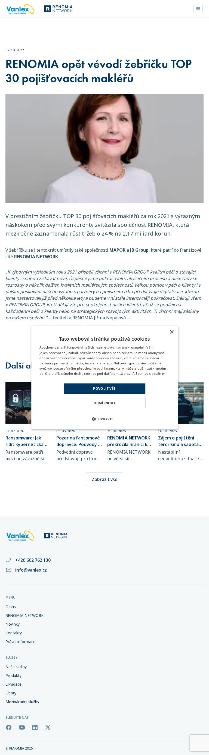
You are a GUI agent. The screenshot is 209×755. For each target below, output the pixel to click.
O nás (10, 606)
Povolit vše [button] (104, 388)
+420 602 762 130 (33, 560)
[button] (104, 418)
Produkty (13, 675)
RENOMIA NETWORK (24, 615)
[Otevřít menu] (198, 8)
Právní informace (20, 641)
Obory (10, 692)
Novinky (12, 624)
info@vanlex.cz (31, 570)
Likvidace (13, 684)
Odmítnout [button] (105, 402)
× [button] (172, 332)
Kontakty (13, 632)
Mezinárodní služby (22, 701)
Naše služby (16, 666)
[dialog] (104, 377)
